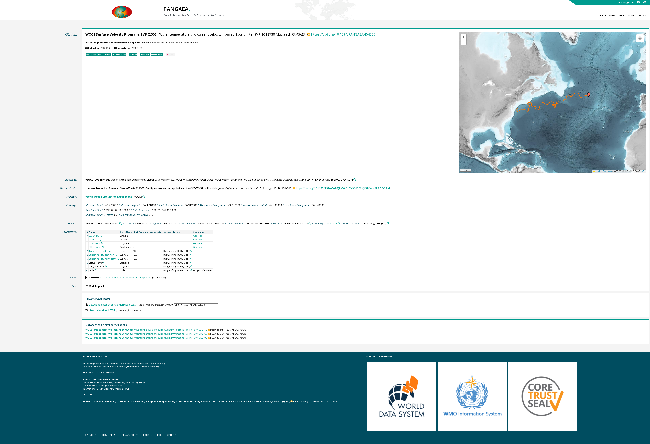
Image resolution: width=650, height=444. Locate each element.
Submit (613, 15)
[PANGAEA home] (122, 8)
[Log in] (644, 2)
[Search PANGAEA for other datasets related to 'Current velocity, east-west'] (116, 255)
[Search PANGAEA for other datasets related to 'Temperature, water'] (110, 251)
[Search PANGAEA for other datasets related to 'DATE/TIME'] (101, 236)
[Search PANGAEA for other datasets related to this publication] (354, 179)
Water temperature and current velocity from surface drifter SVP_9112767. (146, 333)
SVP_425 (332, 223)
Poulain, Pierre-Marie (122, 188)
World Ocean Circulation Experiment (108, 196)
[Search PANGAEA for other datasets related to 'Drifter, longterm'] (388, 223)
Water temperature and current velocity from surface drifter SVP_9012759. (146, 329)
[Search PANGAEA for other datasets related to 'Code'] (96, 270)
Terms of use (109, 434)
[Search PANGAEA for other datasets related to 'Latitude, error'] (104, 263)
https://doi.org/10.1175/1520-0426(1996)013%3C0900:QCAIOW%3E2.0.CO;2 (341, 188)
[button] (588, 95)
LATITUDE (93, 239)
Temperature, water (98, 251)
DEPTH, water (95, 247)
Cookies (147, 434)
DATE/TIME (94, 235)
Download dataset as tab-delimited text (112, 304)
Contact (641, 15)
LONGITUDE (94, 243)
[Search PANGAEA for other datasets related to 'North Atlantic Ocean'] (309, 223)
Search (602, 15)
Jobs (159, 434)
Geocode (197, 235)
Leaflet (598, 171)
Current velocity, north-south (102, 258)
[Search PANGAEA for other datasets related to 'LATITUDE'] (100, 240)
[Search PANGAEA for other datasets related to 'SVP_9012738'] (120, 223)
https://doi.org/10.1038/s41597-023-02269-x (315, 401)
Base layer (607, 171)
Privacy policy (130, 434)
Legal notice (90, 434)
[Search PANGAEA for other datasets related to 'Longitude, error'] (106, 266)
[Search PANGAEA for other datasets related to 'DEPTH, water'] (103, 247)
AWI (643, 171)
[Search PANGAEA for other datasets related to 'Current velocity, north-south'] (118, 259)
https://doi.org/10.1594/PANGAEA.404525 (343, 34)
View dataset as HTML (102, 310)
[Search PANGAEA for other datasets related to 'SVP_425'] (339, 223)
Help (621, 15)
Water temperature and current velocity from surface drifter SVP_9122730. (146, 337)
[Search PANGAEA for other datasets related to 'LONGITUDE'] (102, 243)
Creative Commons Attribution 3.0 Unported (125, 277)
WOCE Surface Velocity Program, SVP (116, 34)
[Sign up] (638, 2)
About (630, 15)
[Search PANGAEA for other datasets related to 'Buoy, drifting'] (191, 251)
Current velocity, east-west (101, 254)
